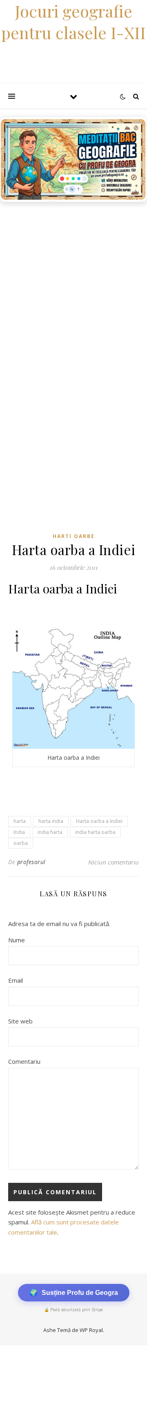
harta (19, 821)
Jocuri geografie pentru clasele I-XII (73, 21)
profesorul (31, 862)
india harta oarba (95, 832)
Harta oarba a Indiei (99, 821)
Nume (16, 940)
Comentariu (24, 1061)
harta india (50, 821)
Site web (20, 1021)
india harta (50, 832)
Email (15, 980)
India (19, 832)
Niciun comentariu (113, 862)
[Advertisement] (73, 283)
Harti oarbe (74, 536)
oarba (20, 843)
